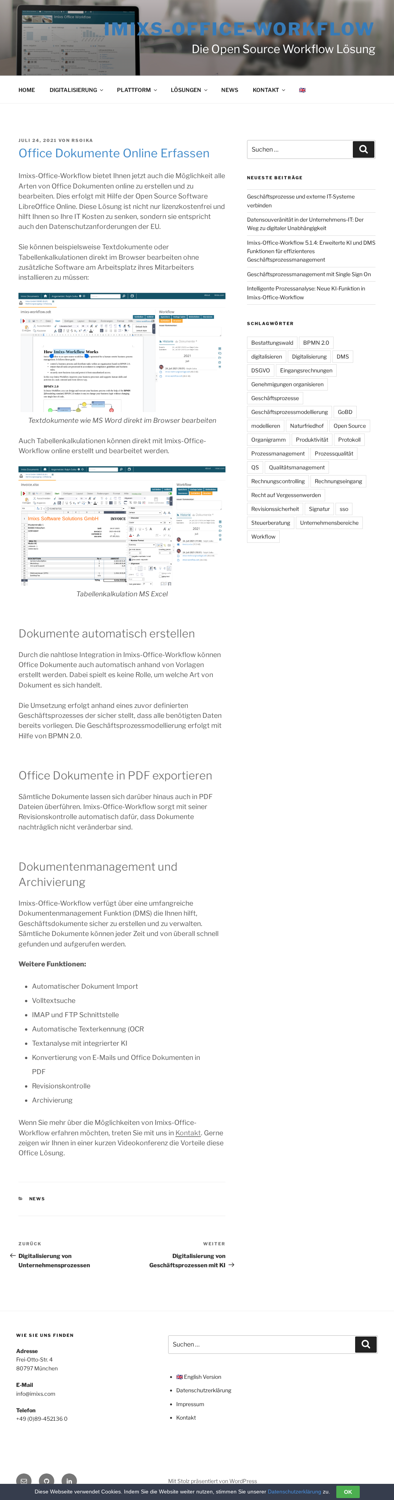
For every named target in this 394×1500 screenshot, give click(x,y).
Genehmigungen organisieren (287, 384)
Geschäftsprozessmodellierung (289, 412)
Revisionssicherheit (275, 509)
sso (344, 509)
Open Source (350, 425)
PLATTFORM (134, 90)
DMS (343, 356)
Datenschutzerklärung (203, 1390)
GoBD (345, 412)
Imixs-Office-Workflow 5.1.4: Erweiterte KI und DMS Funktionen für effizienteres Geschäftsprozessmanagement (311, 251)
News (37, 1198)
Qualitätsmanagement (297, 467)
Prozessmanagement (278, 453)
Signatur (319, 509)
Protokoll (349, 439)
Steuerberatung (270, 522)
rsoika (82, 140)
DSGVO (260, 370)
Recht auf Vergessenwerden (286, 495)
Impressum (190, 1404)
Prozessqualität (334, 453)
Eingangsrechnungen (306, 370)
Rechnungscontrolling (278, 481)
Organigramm (268, 439)
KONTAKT (266, 90)
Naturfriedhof (307, 425)
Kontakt (188, 1133)
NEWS (229, 90)
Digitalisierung (309, 356)
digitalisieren (266, 356)
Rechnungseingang (338, 481)
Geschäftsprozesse (275, 398)
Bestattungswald (272, 342)
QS (255, 467)
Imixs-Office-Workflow (240, 29)
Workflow (263, 536)
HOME (26, 90)
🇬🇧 (302, 90)
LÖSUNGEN (186, 90)
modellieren (265, 425)
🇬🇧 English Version (198, 1376)
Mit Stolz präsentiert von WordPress (212, 1481)
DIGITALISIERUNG (73, 90)
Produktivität (312, 439)
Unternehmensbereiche (329, 522)
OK (348, 1492)
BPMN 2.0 (316, 342)
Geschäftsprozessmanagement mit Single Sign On (309, 274)
